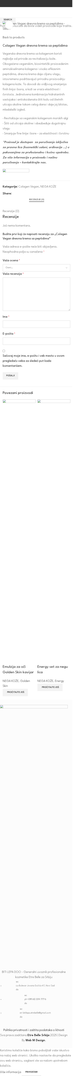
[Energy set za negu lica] (53, 531)
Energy (59, 681)
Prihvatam (31, 1072)
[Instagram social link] (38, 3)
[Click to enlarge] (9, 25)
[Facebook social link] (34, 3)
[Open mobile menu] (4, 12)
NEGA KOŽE (11, 681)
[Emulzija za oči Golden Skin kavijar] (19, 531)
